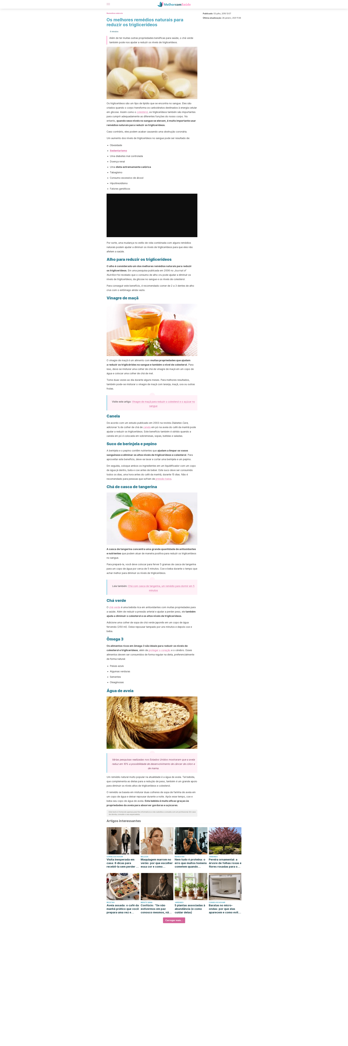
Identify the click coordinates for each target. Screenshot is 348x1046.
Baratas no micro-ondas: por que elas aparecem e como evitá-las (225, 909)
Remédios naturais (115, 13)
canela (147, 427)
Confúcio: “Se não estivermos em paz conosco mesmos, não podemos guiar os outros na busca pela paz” (156, 909)
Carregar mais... (174, 920)
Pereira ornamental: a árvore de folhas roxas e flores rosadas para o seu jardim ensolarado (225, 863)
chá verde (114, 607)
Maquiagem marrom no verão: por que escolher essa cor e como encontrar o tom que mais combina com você (157, 863)
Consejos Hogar (115, 857)
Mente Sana (146, 902)
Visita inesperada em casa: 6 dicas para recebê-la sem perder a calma (122, 863)
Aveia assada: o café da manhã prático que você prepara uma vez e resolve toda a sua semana (123, 909)
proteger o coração (159, 650)
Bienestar (179, 857)
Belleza (144, 857)
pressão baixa (163, 478)
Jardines (213, 857)
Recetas (110, 902)
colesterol (142, 112)
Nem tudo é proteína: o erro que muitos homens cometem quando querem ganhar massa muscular (191, 863)
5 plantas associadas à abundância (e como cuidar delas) (190, 909)
